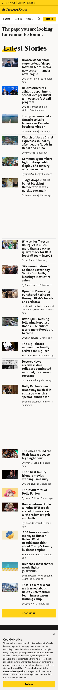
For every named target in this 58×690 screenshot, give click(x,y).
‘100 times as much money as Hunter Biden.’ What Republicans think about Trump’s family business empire (37, 541)
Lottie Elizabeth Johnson (37, 401)
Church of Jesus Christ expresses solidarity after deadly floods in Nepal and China (37, 142)
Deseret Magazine (26, 2)
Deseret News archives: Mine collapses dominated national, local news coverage (36, 368)
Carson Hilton (32, 78)
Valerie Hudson (32, 355)
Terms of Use (17, 668)
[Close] (54, 634)
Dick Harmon (31, 106)
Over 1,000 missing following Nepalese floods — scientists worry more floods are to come (37, 326)
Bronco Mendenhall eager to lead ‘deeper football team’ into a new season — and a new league (37, 67)
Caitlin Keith (31, 483)
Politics (18, 18)
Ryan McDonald (33, 462)
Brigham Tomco (33, 554)
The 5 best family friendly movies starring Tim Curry (35, 475)
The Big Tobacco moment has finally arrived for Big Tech (35, 347)
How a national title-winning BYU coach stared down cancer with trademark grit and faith (36, 511)
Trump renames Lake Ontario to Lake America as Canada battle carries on (36, 121)
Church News (31, 285)
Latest (6, 18)
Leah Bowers (31, 337)
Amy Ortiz (30, 152)
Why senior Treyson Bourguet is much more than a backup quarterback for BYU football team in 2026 (37, 248)
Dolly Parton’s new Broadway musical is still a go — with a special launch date (36, 391)
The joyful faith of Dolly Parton (34, 492)
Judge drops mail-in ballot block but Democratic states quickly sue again (36, 185)
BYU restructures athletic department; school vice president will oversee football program (37, 95)
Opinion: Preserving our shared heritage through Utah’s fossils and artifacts (37, 296)
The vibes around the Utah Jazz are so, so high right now (36, 454)
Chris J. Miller (32, 380)
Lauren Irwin (31, 131)
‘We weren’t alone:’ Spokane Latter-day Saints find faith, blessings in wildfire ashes (36, 273)
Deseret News (8, 2)
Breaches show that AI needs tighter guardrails (37, 567)
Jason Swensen (33, 523)
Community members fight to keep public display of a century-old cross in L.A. (37, 164)
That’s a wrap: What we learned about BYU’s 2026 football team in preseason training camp (36, 592)
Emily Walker (32, 174)
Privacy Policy (31, 668)
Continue (29, 684)
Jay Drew (29, 260)
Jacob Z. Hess (32, 498)
